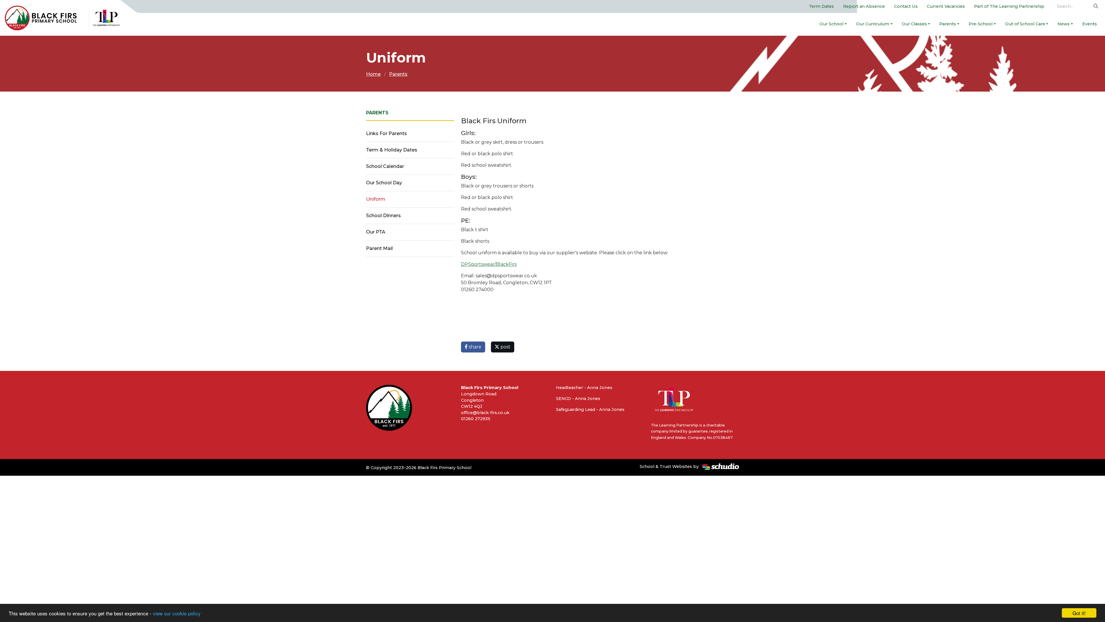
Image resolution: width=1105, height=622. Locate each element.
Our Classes (914, 23)
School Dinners (383, 215)
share (474, 347)
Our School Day (384, 182)
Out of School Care (1025, 23)
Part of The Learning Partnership (1009, 6)
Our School (831, 23)
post (504, 347)
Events (1089, 23)
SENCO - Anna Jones (578, 398)
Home (373, 74)
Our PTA (375, 232)
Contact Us (906, 6)
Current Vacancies (946, 6)
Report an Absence (864, 6)
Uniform (375, 199)
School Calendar (385, 166)
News (1064, 23)
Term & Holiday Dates (391, 150)
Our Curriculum (872, 23)
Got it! (1079, 613)
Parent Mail (379, 248)
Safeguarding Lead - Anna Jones (590, 409)
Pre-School (980, 23)
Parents (947, 23)
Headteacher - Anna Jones (584, 387)
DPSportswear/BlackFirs (489, 264)
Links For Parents (386, 133)
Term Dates (821, 6)
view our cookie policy (177, 613)
